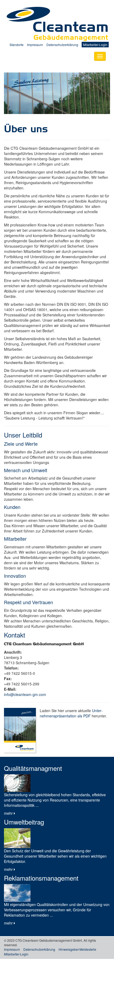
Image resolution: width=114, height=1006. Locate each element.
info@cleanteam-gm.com (25, 694)
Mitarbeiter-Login (95, 44)
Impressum (35, 44)
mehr (9, 813)
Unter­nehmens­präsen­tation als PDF (71, 713)
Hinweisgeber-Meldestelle (77, 949)
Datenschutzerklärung (62, 44)
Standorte (17, 44)
